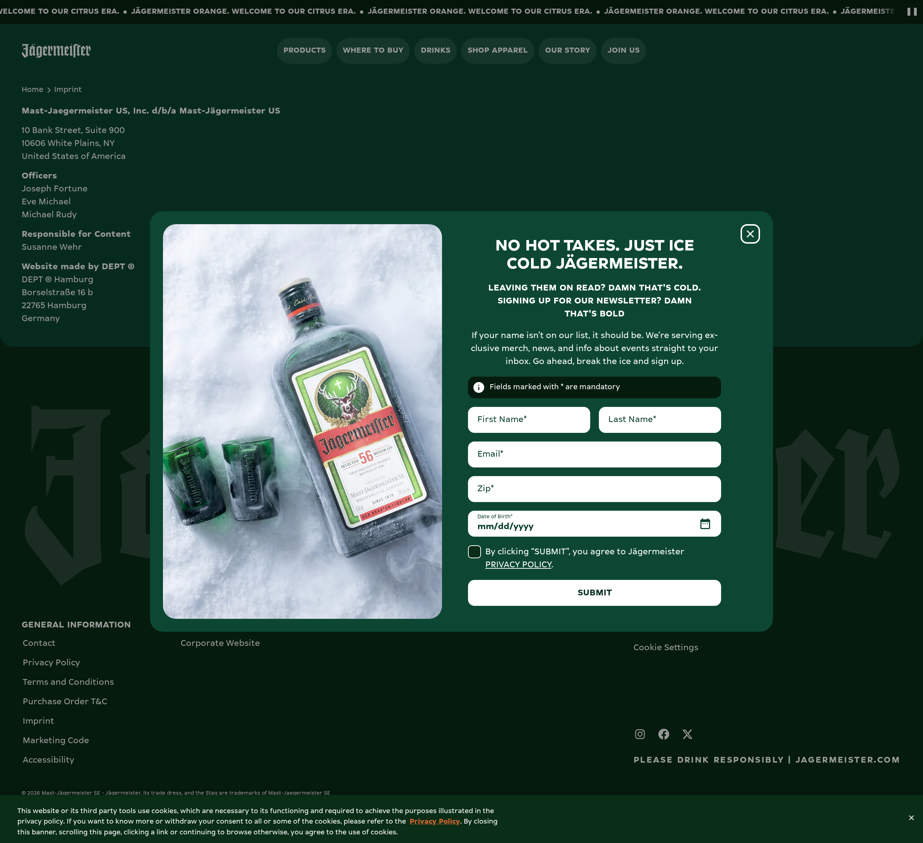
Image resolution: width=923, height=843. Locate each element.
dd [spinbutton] (503, 526)
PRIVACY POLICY (518, 564)
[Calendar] (705, 523)
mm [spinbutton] (485, 526)
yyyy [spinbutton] (523, 526)
